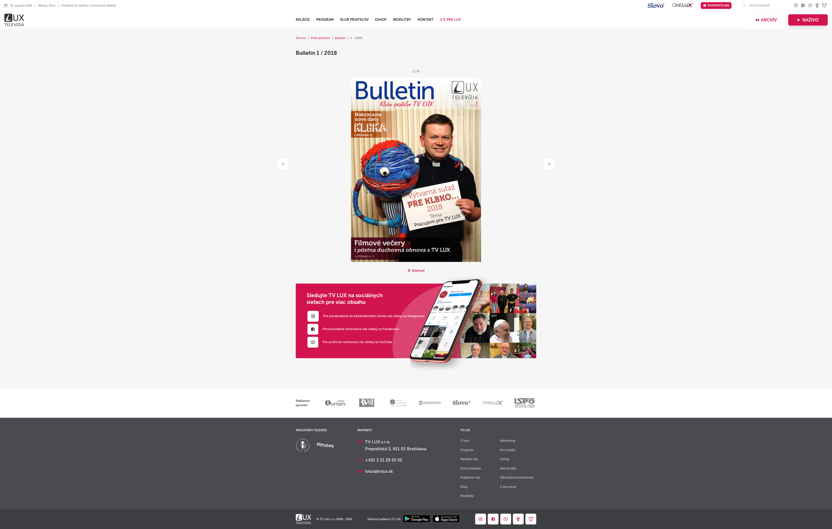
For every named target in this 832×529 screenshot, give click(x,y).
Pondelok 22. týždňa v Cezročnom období (88, 5)
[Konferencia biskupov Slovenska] (303, 445)
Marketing (507, 441)
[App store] (446, 519)
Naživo (810, 20)
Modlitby (402, 20)
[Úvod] (14, 19)
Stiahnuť (418, 271)
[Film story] (325, 446)
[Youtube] (810, 5)
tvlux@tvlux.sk (379, 471)
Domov (301, 38)
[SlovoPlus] (656, 5)
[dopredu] (549, 164)
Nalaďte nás (469, 459)
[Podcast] (817, 5)
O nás (464, 441)
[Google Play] (416, 519)
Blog (463, 487)
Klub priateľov (354, 20)
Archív (769, 20)
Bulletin (340, 38)
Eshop (504, 459)
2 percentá (508, 487)
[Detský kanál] (824, 5)
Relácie (303, 20)
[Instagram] (796, 5)
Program (325, 20)
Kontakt (426, 20)
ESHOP (381, 20)
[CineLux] (683, 5)
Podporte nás (718, 5)
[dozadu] (282, 164)
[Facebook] (803, 5)
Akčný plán (508, 468)
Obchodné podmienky (517, 477)
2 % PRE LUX (450, 20)
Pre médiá (507, 450)
